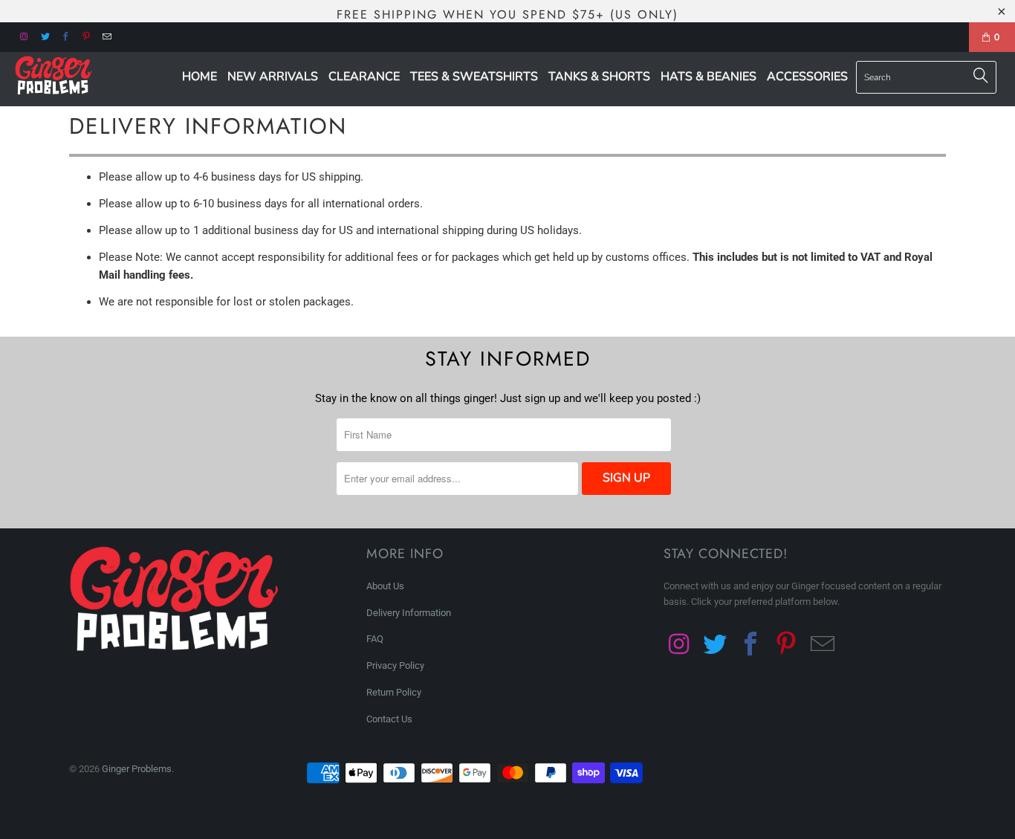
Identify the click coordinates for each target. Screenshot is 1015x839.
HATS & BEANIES (708, 76)
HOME (199, 76)
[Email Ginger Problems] (106, 36)
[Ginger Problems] (89, 76)
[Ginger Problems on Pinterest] (85, 36)
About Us (385, 586)
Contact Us (389, 719)
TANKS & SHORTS (599, 76)
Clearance (364, 76)
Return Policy (393, 692)
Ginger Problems (137, 768)
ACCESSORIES (807, 76)
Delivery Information (408, 612)
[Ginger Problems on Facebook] (65, 36)
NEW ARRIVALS (272, 76)
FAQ (374, 638)
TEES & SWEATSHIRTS (474, 76)
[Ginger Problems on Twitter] (44, 36)
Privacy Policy (395, 665)
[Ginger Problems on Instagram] (24, 36)
